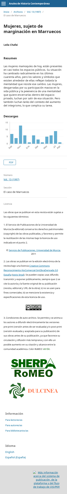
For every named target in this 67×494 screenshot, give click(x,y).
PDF (10, 162)
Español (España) (15, 457)
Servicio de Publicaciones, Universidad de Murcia (34, 250)
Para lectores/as (13, 419)
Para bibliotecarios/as (16, 430)
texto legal (18, 274)
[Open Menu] (3, 3)
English (9, 452)
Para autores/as (13, 425)
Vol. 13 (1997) (34, 11)
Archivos (18, 11)
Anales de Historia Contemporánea (29, 3)
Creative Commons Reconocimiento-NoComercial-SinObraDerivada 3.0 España (31, 270)
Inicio (6, 11)
